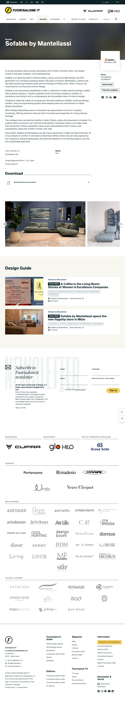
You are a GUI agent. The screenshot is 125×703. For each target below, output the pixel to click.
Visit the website (110, 90)
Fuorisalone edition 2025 (55, 679)
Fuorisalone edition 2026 (55, 676)
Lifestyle (75, 648)
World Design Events (54, 647)
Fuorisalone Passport (105, 656)
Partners (100, 659)
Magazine (11, 19)
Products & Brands (79, 683)
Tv (64, 19)
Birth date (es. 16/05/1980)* (103, 378)
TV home (75, 673)
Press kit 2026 (102, 649)
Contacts (93, 19)
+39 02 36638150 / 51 (15, 660)
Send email (107, 85)
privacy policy (79, 390)
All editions (50, 686)
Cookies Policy (22, 687)
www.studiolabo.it (14, 666)
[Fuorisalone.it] (22, 10)
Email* (62, 378)
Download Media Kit (104, 646)
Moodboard (50, 650)
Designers (55, 19)
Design (74, 645)
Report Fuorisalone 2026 (106, 663)
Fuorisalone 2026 (78, 651)
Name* (62, 369)
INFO (32, 19)
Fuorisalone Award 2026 (55, 654)
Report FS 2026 (78, 19)
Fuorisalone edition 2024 (55, 682)
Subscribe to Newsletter (103, 685)
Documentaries (77, 680)
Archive (75, 658)
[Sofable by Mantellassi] (45, 224)
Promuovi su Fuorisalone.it (109, 642)
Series (74, 677)
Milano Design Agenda (54, 644)
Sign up (113, 390)
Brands (43, 19)
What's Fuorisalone (104, 653)
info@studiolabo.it (14, 663)
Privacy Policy (10, 687)
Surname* (96, 369)
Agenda (22, 19)
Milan (74, 641)
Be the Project (77, 655)
